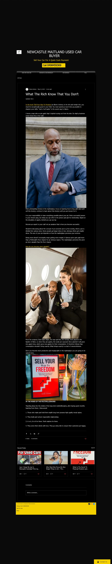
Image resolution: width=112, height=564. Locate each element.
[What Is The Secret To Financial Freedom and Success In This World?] (82, 457)
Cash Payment (62, 60)
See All (93, 447)
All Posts (19, 78)
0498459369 (28, 506)
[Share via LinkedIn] (34, 433)
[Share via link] (38, 433)
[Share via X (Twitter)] (30, 433)
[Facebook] (94, 504)
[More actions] (85, 89)
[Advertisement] (49, 539)
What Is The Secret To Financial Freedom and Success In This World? (80, 468)
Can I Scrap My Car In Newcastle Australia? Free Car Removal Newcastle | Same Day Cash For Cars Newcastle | (29, 468)
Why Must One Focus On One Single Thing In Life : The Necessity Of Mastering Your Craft (55, 468)
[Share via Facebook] (26, 433)
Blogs (18, 510)
